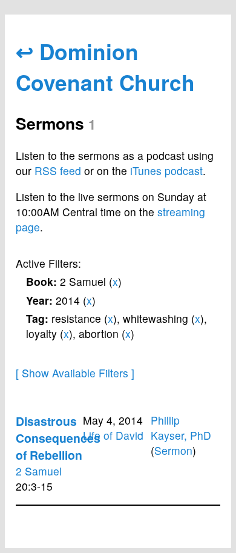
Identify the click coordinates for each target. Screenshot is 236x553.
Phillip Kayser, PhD (181, 427)
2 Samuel (39, 470)
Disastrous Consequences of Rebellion (58, 437)
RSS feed (57, 170)
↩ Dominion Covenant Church (105, 67)
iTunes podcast (166, 170)
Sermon (173, 450)
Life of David (113, 435)
